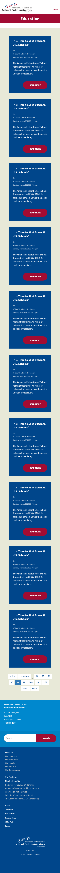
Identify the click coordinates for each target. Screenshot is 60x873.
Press (7, 826)
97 (11, 682)
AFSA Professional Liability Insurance (22, 788)
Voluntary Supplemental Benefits (20, 795)
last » (34, 688)
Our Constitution (12, 770)
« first (13, 676)
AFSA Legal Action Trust (16, 791)
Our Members (11, 759)
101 (38, 682)
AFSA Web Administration (23, 54)
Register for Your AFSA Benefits (19, 784)
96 (49, 676)
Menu (56, 9)
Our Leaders (11, 756)
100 (30, 682)
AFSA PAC (9, 822)
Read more (38, 85)
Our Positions (11, 777)
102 (45, 682)
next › (25, 688)
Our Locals (10, 763)
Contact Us (10, 814)
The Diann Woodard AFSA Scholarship (22, 798)
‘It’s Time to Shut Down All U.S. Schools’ (29, 42)
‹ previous (24, 676)
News (7, 805)
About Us (9, 752)
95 (43, 676)
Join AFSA (9, 810)
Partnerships (10, 818)
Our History (10, 766)
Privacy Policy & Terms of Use (30, 854)
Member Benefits (12, 781)
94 (37, 676)
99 (24, 682)
